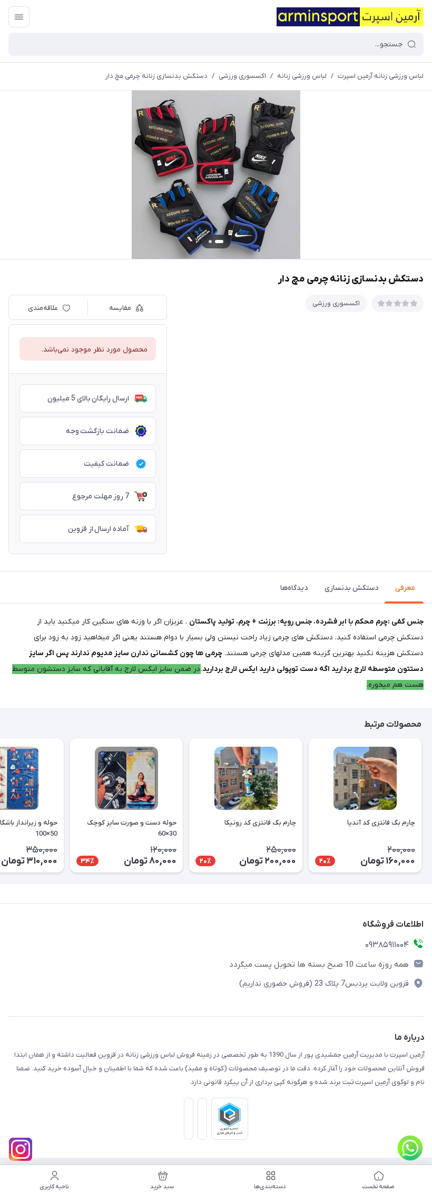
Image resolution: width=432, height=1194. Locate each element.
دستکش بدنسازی (351, 588)
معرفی (405, 588)
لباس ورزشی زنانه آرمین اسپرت (381, 76)
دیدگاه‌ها (294, 588)
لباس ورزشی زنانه (302, 76)
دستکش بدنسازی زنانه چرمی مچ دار (156, 76)
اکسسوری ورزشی (242, 76)
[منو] (19, 16)
